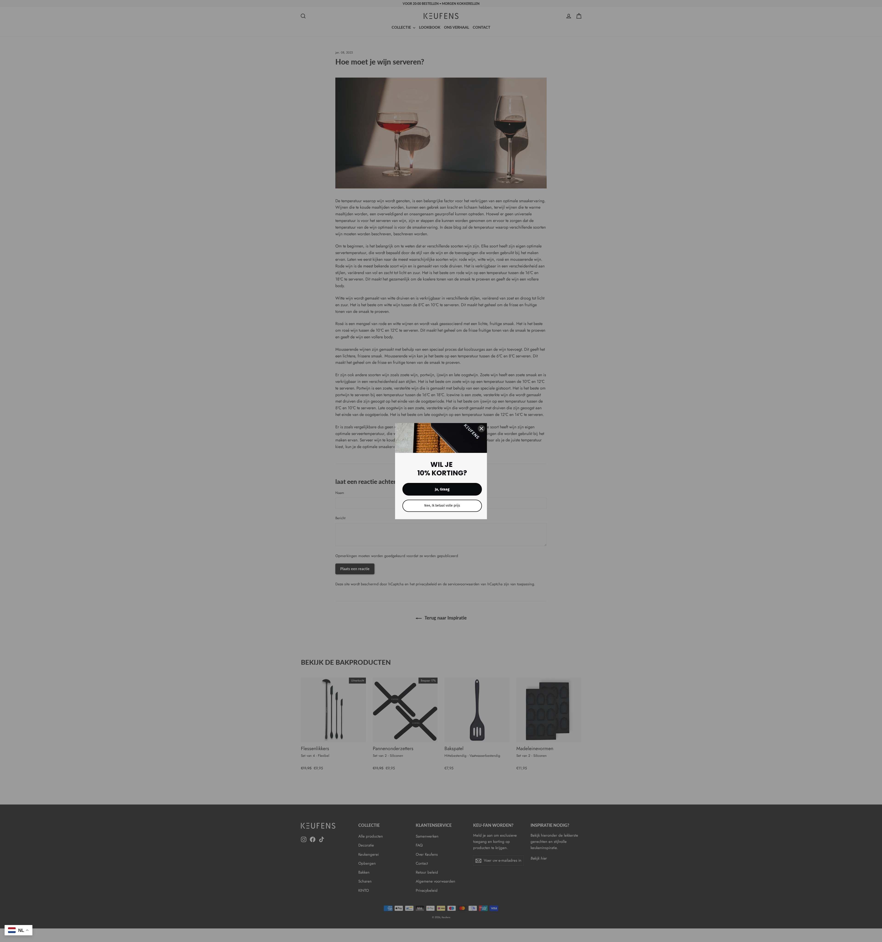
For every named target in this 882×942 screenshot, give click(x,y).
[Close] (481, 428)
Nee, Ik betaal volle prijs (442, 505)
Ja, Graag (442, 489)
